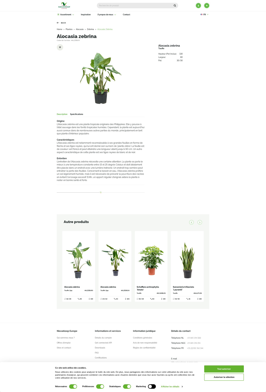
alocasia (80, 29)
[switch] (100, 386)
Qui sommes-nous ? (66, 338)
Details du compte (103, 338)
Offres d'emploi (63, 343)
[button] (175, 5)
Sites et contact (64, 348)
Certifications (101, 358)
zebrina (90, 29)
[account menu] (198, 5)
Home (59, 29)
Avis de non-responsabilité (145, 343)
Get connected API (103, 343)
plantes (69, 29)
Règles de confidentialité (144, 348)
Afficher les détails (170, 386)
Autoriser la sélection (224, 377)
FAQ (97, 353)
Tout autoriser (224, 369)
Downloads (100, 348)
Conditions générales (142, 338)
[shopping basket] (206, 5)
